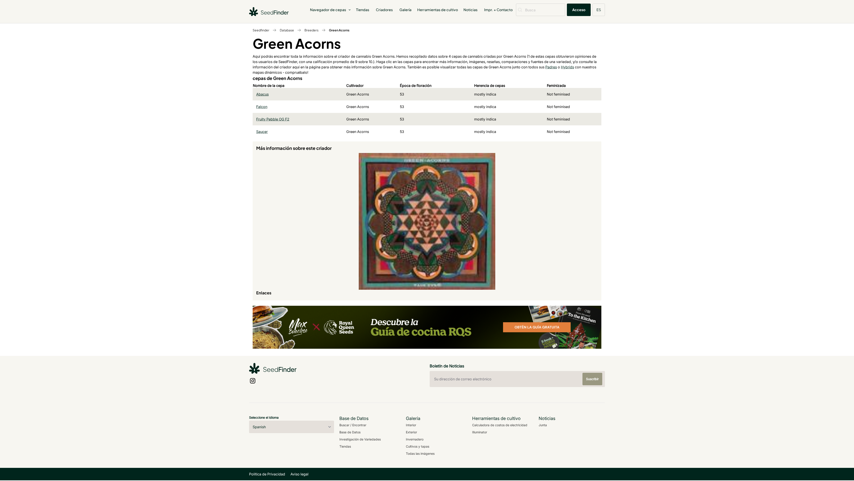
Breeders (311, 30)
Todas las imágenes (420, 453)
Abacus (262, 94)
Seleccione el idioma (264, 417)
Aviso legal (299, 474)
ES (598, 9)
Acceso (578, 9)
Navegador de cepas (328, 9)
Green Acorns (339, 30)
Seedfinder (261, 30)
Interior (411, 425)
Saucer (262, 131)
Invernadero (414, 439)
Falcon (261, 106)
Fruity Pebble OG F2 (272, 119)
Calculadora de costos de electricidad (499, 425)
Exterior (411, 432)
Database (287, 30)
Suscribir (592, 379)
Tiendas (362, 9)
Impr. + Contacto (498, 9)
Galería (405, 9)
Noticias (470, 9)
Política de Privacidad (267, 474)
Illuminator (479, 432)
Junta (543, 425)
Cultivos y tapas (417, 446)
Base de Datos (350, 432)
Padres (551, 67)
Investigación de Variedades (360, 439)
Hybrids (567, 67)
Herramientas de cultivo (437, 9)
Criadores (384, 9)
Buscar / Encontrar (352, 425)
